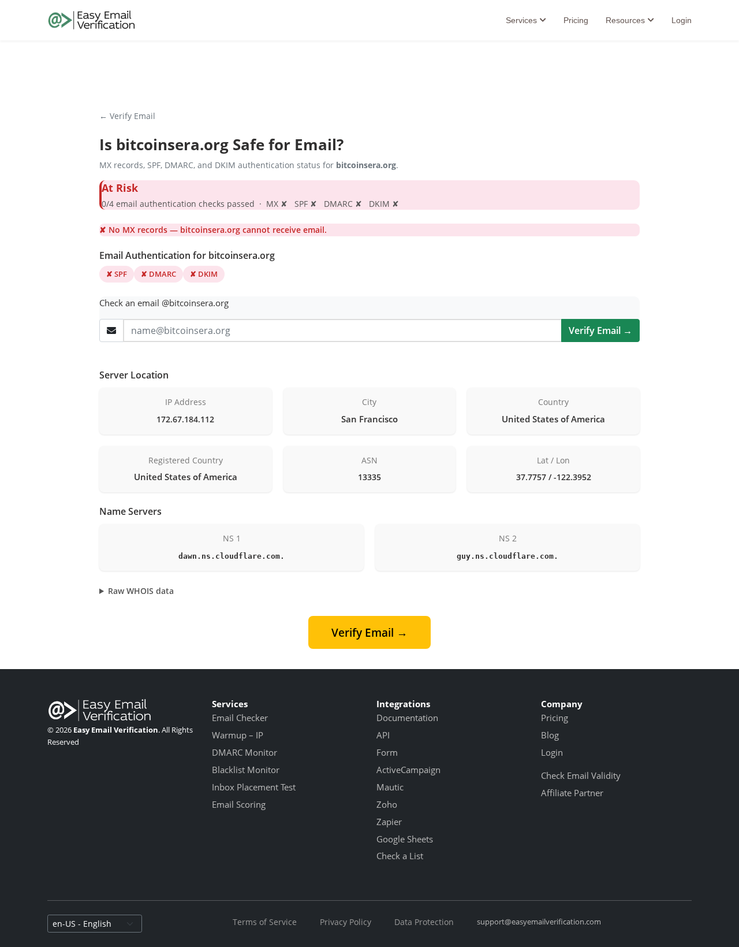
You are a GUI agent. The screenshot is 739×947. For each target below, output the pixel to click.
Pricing (575, 20)
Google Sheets (404, 839)
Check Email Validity (581, 775)
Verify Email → (600, 330)
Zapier (389, 821)
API (383, 735)
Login (681, 20)
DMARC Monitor (244, 752)
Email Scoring (239, 804)
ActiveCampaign (408, 769)
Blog (550, 735)
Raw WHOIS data (141, 590)
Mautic (390, 787)
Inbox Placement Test (254, 787)
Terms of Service (265, 921)
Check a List (399, 855)
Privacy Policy (345, 921)
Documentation (407, 717)
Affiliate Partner (572, 793)
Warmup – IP (237, 735)
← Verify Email (127, 115)
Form (387, 752)
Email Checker (240, 717)
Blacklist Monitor (245, 769)
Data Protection (424, 921)
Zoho (386, 804)
